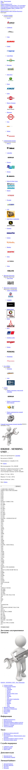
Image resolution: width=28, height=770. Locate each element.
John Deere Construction (13, 699)
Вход (2, 1)
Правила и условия (9, 725)
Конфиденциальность (9, 719)
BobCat (9, 688)
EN (1, 2)
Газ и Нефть (7, 366)
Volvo (8, 706)
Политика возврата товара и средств (13, 722)
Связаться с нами (8, 746)
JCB (8, 697)
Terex (8, 704)
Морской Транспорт (9, 275)
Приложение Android (9, 757)
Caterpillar (9, 689)
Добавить (18, 486)
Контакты (19, 11)
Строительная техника (10, 140)
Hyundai (9, 696)
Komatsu (9, 700)
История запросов (8, 765)
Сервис (6, 387)
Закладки (6, 766)
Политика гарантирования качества (13, 723)
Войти (5, 463)
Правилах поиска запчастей (11, 733)
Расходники (7, 711)
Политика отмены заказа (10, 740)
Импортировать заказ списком (9, 11)
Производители (8, 756)
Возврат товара (8, 748)
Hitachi (8, 695)
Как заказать (7, 734)
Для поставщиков (8, 726)
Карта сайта (7, 749)
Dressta (8, 692)
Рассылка (6, 768)
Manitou (9, 703)
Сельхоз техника (8, 15)
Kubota (8, 701)
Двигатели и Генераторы (10, 287)
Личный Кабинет (8, 764)
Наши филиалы (8, 721)
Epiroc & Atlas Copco (12, 693)
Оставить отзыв (5, 627)
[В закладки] (8, 452)
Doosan (9, 690)
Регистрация (7, 1)
